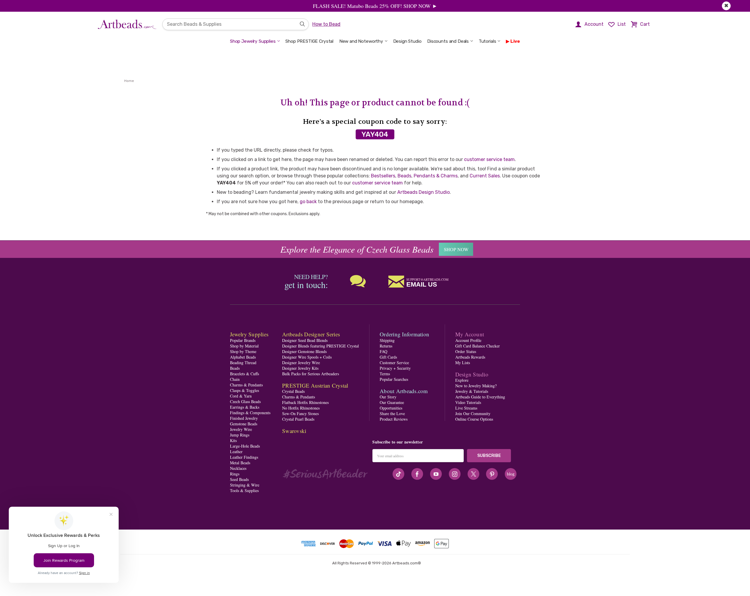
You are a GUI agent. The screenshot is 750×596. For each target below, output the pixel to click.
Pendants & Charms (436, 176)
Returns (386, 346)
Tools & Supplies (244, 490)
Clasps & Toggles (244, 390)
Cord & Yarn (241, 396)
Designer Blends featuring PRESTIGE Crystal (320, 346)
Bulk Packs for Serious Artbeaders (310, 373)
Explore (461, 380)
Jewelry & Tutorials (471, 391)
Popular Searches (394, 379)
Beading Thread (243, 362)
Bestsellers (383, 176)
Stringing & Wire (244, 485)
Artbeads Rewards (470, 357)
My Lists (462, 362)
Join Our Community (472, 413)
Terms (385, 373)
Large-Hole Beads (245, 446)
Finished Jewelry (244, 418)
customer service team (489, 159)
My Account (469, 334)
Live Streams (466, 408)
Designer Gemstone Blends (304, 351)
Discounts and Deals (448, 41)
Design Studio (407, 41)
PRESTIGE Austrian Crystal (315, 385)
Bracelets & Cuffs (244, 373)
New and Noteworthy (361, 41)
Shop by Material (244, 346)
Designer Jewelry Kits (300, 368)
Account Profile (468, 340)
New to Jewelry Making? (476, 385)
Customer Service (394, 362)
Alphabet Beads (243, 357)
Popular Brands (242, 340)
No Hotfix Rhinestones (301, 408)
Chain (235, 379)
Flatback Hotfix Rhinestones (305, 402)
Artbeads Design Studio (423, 192)
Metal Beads (240, 462)
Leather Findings (244, 457)
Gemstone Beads (243, 424)
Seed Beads (239, 479)
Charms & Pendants (246, 385)
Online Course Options (474, 419)
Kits (233, 440)
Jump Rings (239, 435)
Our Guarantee (392, 402)
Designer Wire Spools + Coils (307, 357)
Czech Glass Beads (245, 401)
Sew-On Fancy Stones (300, 413)
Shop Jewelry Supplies (253, 41)
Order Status (465, 351)
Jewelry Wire (241, 429)
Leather (236, 451)
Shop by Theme (243, 351)
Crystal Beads (293, 391)
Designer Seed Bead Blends (305, 340)
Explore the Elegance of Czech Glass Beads (357, 249)
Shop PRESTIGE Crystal (309, 41)
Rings (234, 474)
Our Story (388, 397)
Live (515, 41)
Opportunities (391, 408)
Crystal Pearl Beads (298, 419)
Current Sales (485, 176)
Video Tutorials (468, 402)
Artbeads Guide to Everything (480, 397)
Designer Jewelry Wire (301, 362)
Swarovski (294, 430)
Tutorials (487, 41)
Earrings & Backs (244, 407)
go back (308, 201)
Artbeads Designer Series (311, 334)
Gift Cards (388, 357)
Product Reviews (394, 419)
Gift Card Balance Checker (477, 346)
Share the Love (392, 413)
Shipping (387, 340)
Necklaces (238, 468)
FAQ (383, 351)
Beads (404, 176)
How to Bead (326, 24)
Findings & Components (250, 412)
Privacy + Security (395, 368)
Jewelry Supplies (249, 334)
